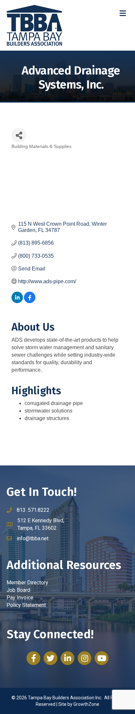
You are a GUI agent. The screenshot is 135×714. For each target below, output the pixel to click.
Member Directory (27, 582)
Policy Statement (26, 605)
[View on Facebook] (29, 301)
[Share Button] (18, 135)
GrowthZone (86, 704)
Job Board (18, 590)
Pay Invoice (20, 597)
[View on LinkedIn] (17, 301)
